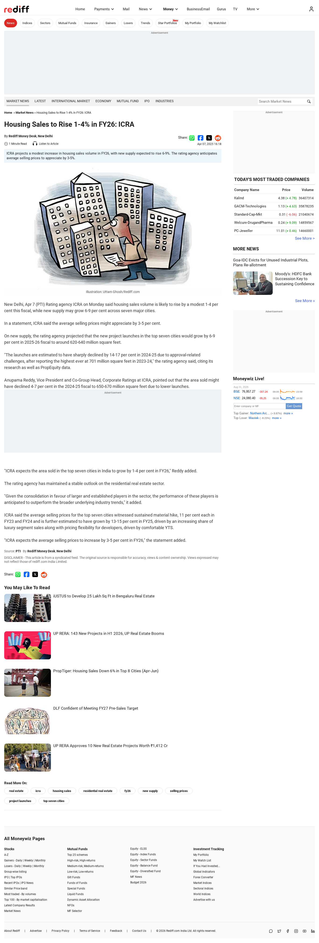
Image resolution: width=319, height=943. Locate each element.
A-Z (6, 854)
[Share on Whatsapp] (192, 137)
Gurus (221, 9)
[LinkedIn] (313, 931)
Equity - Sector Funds (143, 860)
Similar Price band (15, 888)
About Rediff (12, 930)
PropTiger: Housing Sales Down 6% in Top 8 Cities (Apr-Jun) (106, 671)
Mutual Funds (67, 23)
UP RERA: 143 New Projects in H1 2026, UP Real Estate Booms (108, 633)
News (143, 9)
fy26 (127, 791)
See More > (305, 238)
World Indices (201, 894)
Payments (102, 9)
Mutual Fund (128, 101)
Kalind (239, 198)
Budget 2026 (138, 882)
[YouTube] (304, 931)
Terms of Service (89, 930)
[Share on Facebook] (200, 137)
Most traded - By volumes (20, 894)
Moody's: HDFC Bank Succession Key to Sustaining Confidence (294, 279)
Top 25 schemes (77, 854)
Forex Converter (203, 877)
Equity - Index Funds (143, 854)
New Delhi (45, 136)
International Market (71, 101)
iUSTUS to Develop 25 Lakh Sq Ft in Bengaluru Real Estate (104, 596)
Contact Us (139, 930)
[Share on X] (279, 931)
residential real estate (97, 791)
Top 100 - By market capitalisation (25, 899)
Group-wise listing (15, 871)
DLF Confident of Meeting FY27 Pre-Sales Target (95, 708)
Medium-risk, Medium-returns (85, 866)
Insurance (91, 23)
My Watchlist (217, 23)
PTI (18, 551)
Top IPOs (16, 877)
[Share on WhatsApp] (271, 931)
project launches (20, 801)
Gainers (111, 23)
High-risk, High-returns (81, 860)
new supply (150, 791)
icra (38, 791)
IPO (147, 101)
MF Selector (74, 911)
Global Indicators (204, 871)
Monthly (40, 860)
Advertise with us (204, 899)
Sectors (45, 23)
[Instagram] (296, 931)
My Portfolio (193, 23)
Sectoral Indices (203, 888)
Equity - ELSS (138, 848)
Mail (126, 9)
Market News (18, 101)
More (251, 9)
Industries (165, 101)
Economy (103, 101)
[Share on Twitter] (209, 137)
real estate (16, 791)
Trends (145, 23)
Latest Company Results (19, 905)
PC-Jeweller (243, 231)
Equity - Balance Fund (144, 865)
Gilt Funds (73, 877)
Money (168, 9)
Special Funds (76, 888)
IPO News (27, 883)
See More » (305, 301)
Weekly (28, 860)
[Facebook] (288, 931)
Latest (40, 101)
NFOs (70, 905)
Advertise (36, 930)
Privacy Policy (60, 930)
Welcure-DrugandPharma (253, 222)
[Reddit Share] (216, 137)
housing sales (62, 791)
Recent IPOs (11, 883)
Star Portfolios (167, 23)
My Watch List (202, 860)
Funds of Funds (77, 883)
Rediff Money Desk (22, 136)
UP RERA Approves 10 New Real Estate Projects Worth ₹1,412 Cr (110, 746)
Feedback (116, 930)
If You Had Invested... (206, 866)
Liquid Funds (75, 894)
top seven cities (53, 801)
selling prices (179, 791)
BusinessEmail (198, 9)
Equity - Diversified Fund (145, 871)
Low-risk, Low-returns (80, 871)
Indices (27, 23)
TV (235, 9)
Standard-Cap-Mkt (248, 214)
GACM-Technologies (250, 206)
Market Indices (202, 883)
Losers (128, 23)
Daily (19, 860)
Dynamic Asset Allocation (83, 899)
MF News (136, 876)
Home (80, 9)
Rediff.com (173, 930)
